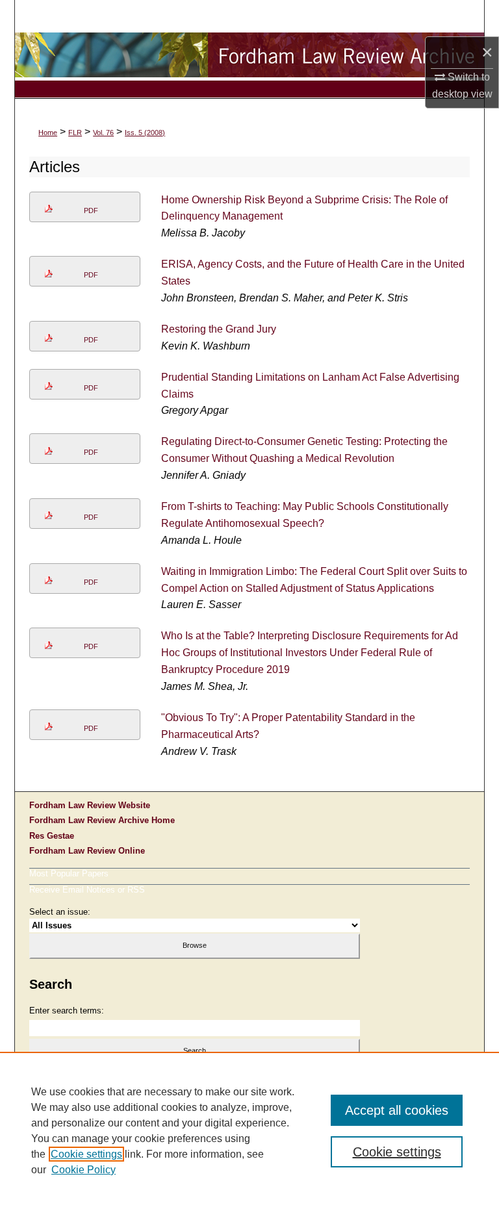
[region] (249, 1130)
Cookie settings (86, 1154)
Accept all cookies (396, 1110)
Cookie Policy (83, 1169)
